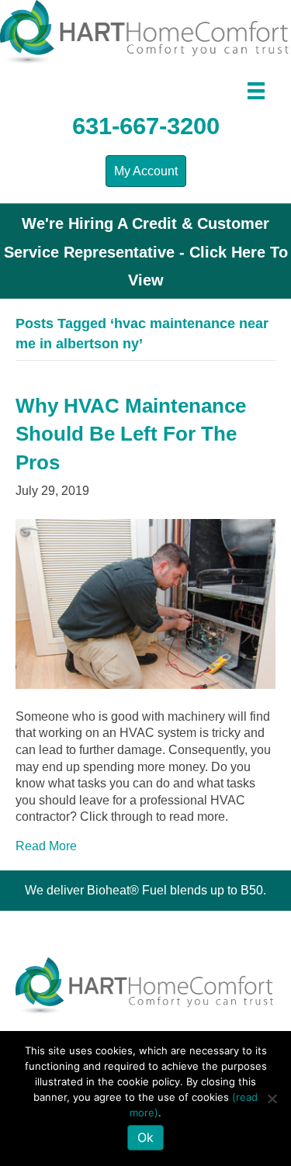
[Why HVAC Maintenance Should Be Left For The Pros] (145, 602)
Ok (145, 1137)
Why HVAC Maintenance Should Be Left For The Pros (131, 434)
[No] (271, 1098)
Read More (46, 846)
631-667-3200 (146, 126)
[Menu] (256, 90)
